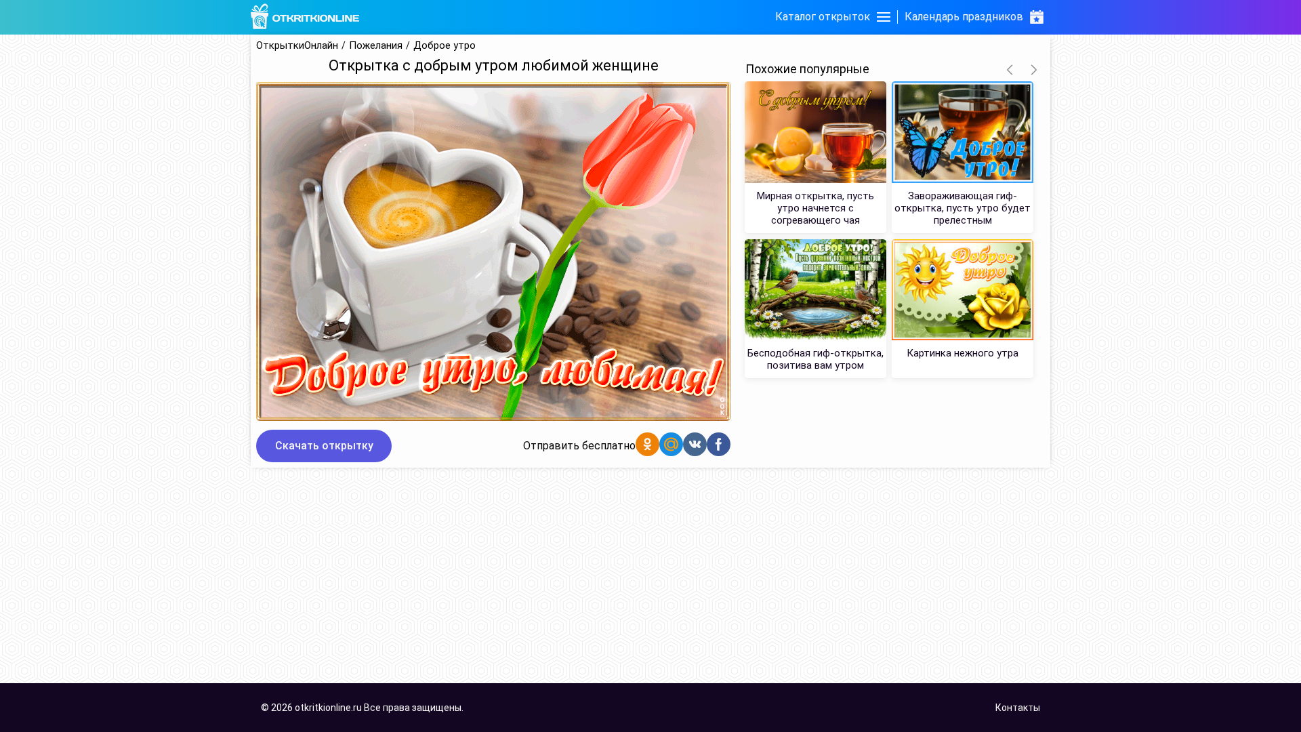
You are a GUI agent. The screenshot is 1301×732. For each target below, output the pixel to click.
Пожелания (375, 46)
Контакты (1017, 707)
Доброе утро (444, 46)
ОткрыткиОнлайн (297, 46)
